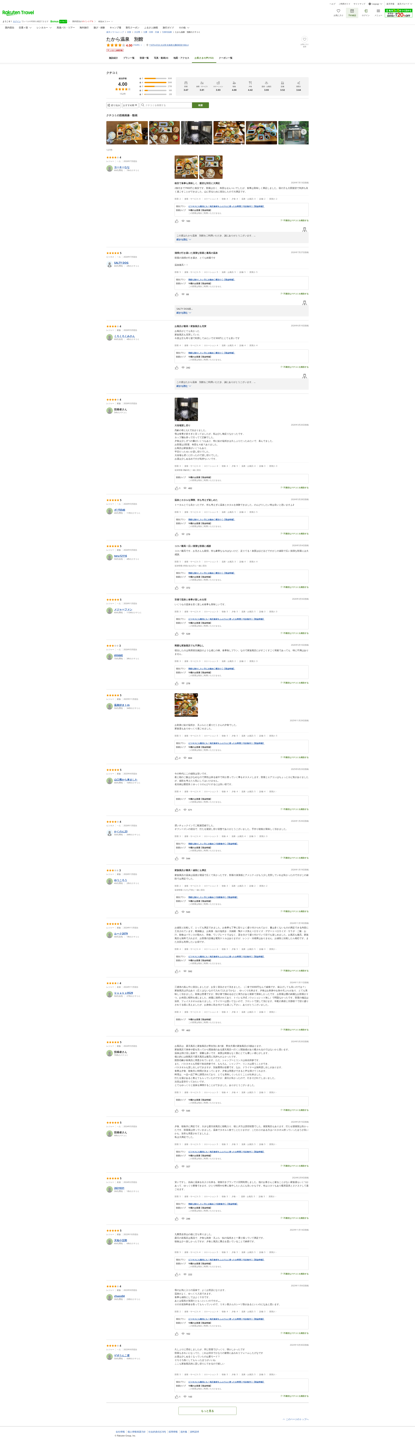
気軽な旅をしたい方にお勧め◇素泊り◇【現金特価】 (211, 279)
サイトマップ (359, 4)
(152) (204, 57)
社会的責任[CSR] (157, 1431)
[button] (127, 132)
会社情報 (120, 1431)
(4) (161, 57)
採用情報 (173, 1431)
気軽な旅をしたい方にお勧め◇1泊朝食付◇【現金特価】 (213, 843)
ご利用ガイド (344, 4)
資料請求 (194, 1431)
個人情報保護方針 (137, 1431)
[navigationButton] (304, 132)
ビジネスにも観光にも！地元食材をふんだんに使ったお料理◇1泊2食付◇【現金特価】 (226, 206)
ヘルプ (332, 4)
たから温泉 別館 (124, 39)
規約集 (183, 1431)
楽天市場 (390, 4)
